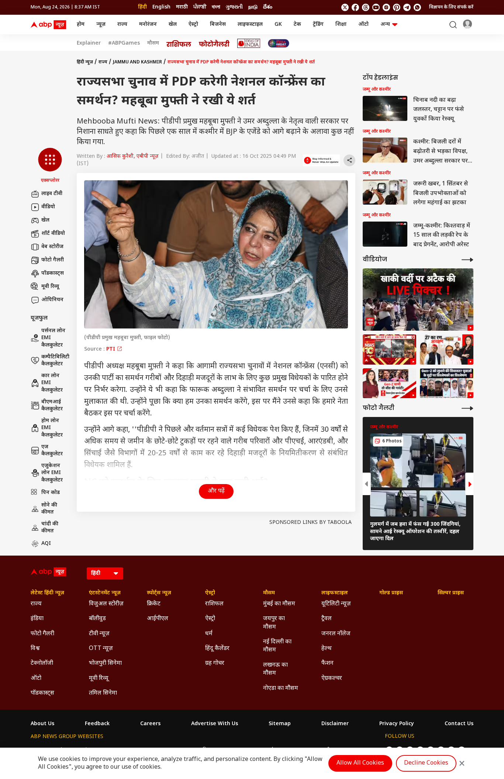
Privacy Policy (396, 724)
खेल (173, 24)
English (161, 7)
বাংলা (216, 7)
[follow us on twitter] (345, 7)
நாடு (253, 7)
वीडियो (48, 207)
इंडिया (37, 619)
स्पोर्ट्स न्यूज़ (159, 593)
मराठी (182, 7)
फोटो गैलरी (52, 260)
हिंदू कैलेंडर (217, 649)
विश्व (35, 649)
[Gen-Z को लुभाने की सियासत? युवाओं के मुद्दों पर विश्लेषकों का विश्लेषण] (446, 383)
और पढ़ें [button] (216, 491)
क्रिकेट (153, 604)
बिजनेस (218, 24)
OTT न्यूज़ (101, 649)
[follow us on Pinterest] (396, 7)
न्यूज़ (101, 24)
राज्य (122, 24)
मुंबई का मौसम (279, 604)
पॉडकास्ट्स (52, 273)
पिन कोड (50, 492)
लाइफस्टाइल (250, 24)
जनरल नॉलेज (336, 634)
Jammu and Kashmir (137, 62)
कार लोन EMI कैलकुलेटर (52, 383)
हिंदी (142, 7)
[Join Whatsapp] (417, 7)
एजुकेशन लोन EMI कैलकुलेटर (52, 473)
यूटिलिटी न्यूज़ (336, 604)
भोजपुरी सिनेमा (105, 663)
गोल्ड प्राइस (391, 593)
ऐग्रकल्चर (331, 678)
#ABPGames (124, 43)
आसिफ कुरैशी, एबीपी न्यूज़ (133, 156)
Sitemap (280, 724)
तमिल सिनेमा (103, 693)
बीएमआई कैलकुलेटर (52, 406)
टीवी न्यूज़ (99, 634)
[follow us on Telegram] (407, 7)
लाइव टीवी (51, 193)
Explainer (89, 43)
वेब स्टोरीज (52, 246)
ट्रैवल (326, 619)
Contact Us (459, 724)
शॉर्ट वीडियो (53, 233)
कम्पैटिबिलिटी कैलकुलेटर (55, 361)
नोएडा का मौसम (280, 688)
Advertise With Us (214, 724)
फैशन (327, 663)
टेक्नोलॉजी (42, 663)
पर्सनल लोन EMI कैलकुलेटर (53, 338)
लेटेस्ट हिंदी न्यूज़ (47, 593)
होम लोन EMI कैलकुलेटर (52, 428)
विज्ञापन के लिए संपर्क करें (451, 7)
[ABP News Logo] (50, 24)
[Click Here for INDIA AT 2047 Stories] (278, 43)
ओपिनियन (52, 299)
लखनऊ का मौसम (275, 669)
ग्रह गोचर (214, 663)
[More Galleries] (467, 408)
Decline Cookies (426, 763)
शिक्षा (340, 24)
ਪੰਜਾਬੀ (199, 7)
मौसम (153, 43)
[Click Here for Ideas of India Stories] (248, 43)
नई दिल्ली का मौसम (277, 646)
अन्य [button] (385, 24)
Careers (150, 724)
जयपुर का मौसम (274, 623)
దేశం (267, 7)
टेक (297, 24)
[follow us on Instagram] (386, 7)
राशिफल (214, 604)
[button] (50, 166)
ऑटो (363, 24)
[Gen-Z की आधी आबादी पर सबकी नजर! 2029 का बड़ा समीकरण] (389, 383)
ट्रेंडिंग (318, 24)
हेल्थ (326, 649)
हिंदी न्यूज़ (85, 62)
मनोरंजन (148, 24)
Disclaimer (335, 724)
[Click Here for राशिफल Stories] (178, 43)
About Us (42, 724)
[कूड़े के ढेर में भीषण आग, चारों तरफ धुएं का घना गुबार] (389, 349)
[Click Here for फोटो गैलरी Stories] (214, 43)
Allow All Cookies (360, 763)
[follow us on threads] (365, 7)
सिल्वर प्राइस (451, 593)
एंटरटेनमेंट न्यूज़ (105, 593)
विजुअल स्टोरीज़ (106, 604)
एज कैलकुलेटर (52, 451)
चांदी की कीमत (49, 528)
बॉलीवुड (97, 619)
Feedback (97, 724)
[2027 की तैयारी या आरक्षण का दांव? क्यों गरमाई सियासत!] (446, 349)
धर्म (209, 634)
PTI (111, 349)
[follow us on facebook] (355, 7)
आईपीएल (157, 619)
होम (80, 24)
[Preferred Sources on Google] (321, 160)
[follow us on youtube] (376, 7)
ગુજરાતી (234, 7)
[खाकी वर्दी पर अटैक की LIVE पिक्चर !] (418, 299)
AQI (46, 543)
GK (278, 24)
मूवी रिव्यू (50, 286)
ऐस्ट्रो (193, 24)
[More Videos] (467, 259)
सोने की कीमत (49, 509)
